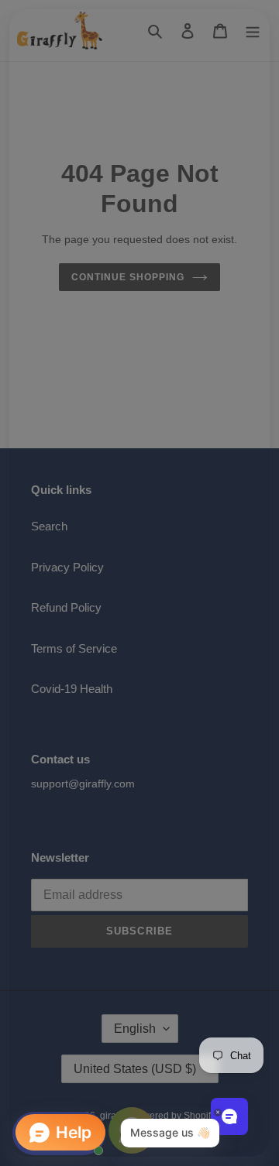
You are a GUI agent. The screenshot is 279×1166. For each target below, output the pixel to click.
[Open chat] (229, 1116)
